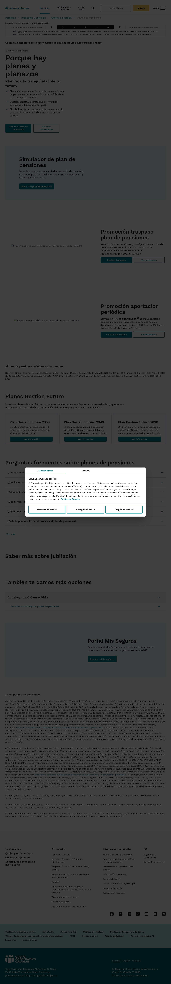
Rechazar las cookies (47, 509)
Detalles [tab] (85, 470)
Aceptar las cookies (124, 509)
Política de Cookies (70, 499)
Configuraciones (84, 509)
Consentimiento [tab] (45, 470)
